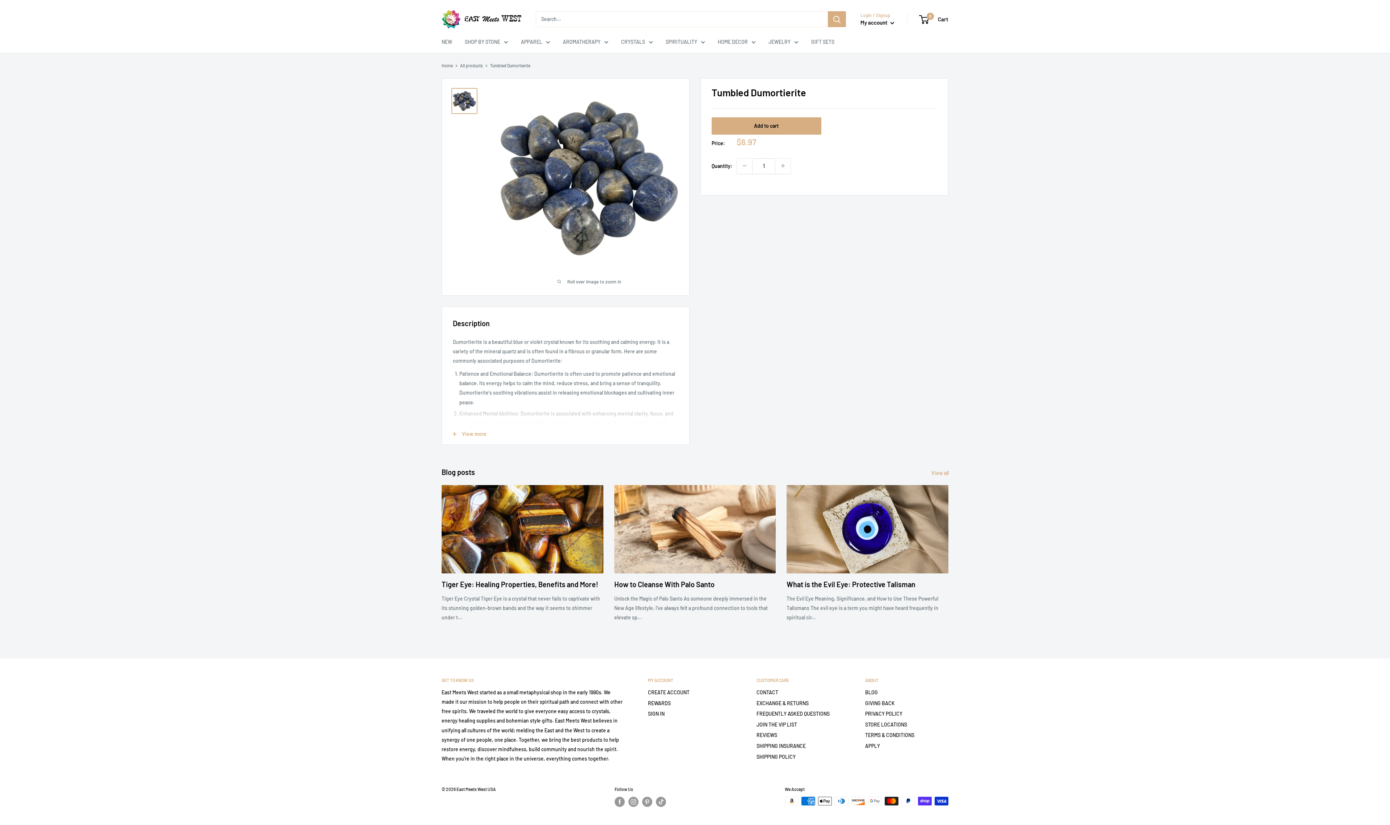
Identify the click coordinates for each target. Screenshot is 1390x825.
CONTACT (767, 692)
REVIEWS (767, 735)
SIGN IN (656, 714)
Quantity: (722, 166)
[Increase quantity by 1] (783, 165)
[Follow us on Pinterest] (647, 802)
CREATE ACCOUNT (669, 692)
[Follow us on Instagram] (633, 802)
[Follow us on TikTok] (661, 802)
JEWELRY (779, 42)
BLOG (871, 692)
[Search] (837, 19)
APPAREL (531, 42)
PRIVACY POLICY (883, 714)
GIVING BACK (880, 703)
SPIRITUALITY (681, 42)
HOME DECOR (733, 42)
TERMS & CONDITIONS (889, 735)
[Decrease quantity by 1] (744, 165)
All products (471, 65)
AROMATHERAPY (582, 42)
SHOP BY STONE (482, 42)
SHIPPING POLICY (776, 757)
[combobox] (682, 19)
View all (940, 473)
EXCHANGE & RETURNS (783, 703)
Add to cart (766, 125)
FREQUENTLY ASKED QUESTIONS (793, 714)
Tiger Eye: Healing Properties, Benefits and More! (520, 584)
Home (447, 65)
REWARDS (659, 703)
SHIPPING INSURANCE (781, 746)
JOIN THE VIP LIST (777, 724)
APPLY (872, 746)
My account (874, 22)
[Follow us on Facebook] (620, 802)
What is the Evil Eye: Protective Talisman (851, 584)
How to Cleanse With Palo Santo (664, 584)
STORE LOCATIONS (886, 724)
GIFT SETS (822, 42)
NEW (447, 42)
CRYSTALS (633, 42)
